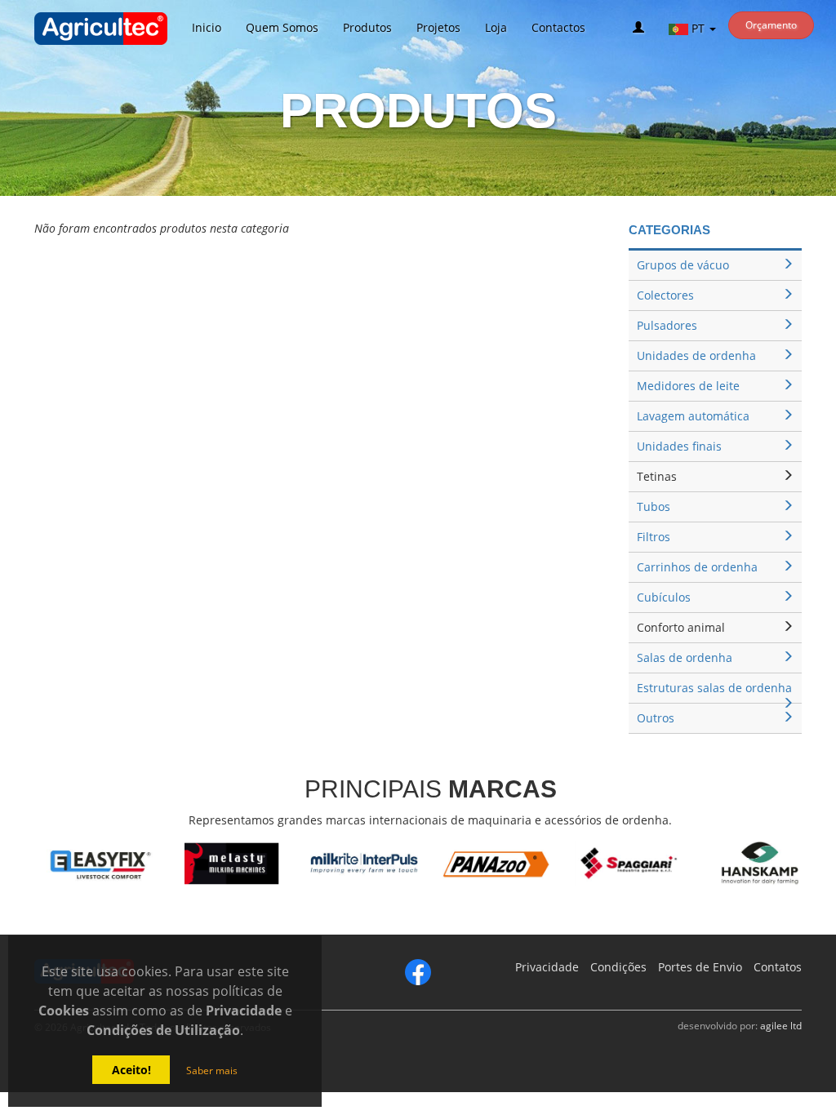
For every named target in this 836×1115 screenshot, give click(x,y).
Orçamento (771, 25)
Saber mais (212, 1070)
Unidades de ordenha (696, 355)
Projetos (438, 27)
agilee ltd (781, 1025)
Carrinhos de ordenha (697, 567)
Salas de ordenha (684, 657)
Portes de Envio (700, 967)
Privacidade (547, 967)
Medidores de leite (688, 385)
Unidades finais (679, 446)
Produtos (367, 27)
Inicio (206, 27)
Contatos (778, 967)
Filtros (653, 536)
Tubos (653, 506)
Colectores (665, 295)
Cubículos (664, 597)
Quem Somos (282, 27)
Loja (496, 27)
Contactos (558, 27)
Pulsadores (667, 325)
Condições (618, 967)
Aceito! (131, 1069)
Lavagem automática (693, 416)
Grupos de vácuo (683, 265)
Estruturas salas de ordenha (714, 687)
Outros (655, 718)
